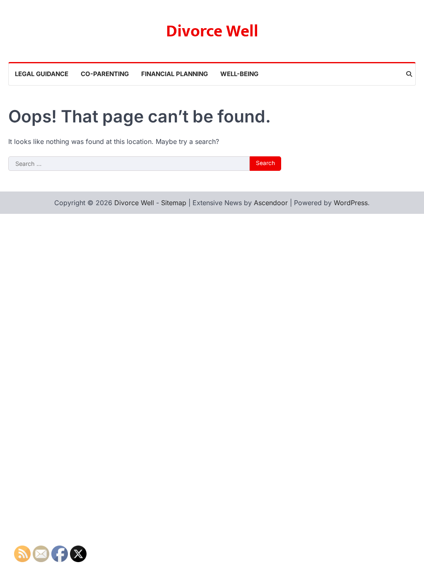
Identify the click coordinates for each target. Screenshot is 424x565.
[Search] (409, 74)
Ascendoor (271, 203)
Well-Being (239, 74)
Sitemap (173, 203)
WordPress (351, 203)
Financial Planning (174, 74)
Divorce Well (212, 31)
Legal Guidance (41, 74)
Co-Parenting (105, 74)
